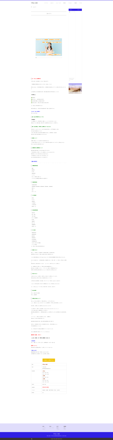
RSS (31, 438)
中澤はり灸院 (34, 3)
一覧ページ (78, 9)
